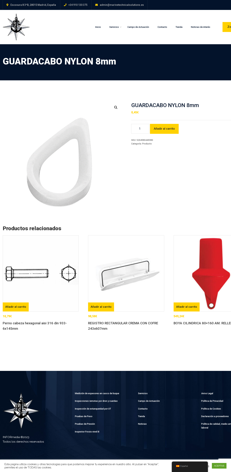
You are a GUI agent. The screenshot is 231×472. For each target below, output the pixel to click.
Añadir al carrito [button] (15, 306)
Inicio (98, 27)
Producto (147, 143)
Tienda (179, 27)
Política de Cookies (211, 408)
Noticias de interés (200, 27)
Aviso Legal (207, 393)
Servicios (114, 27)
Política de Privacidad (212, 401)
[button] (116, 107)
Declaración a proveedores (215, 416)
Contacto (162, 27)
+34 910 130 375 (77, 4)
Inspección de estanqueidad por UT (93, 408)
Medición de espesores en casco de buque (97, 393)
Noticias (142, 424)
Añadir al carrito (164, 128)
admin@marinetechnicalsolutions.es (122, 4)
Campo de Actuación (138, 27)
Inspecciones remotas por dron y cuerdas (96, 401)
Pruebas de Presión (85, 424)
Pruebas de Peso (83, 416)
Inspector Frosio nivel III (87, 431)
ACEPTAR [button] (219, 465)
